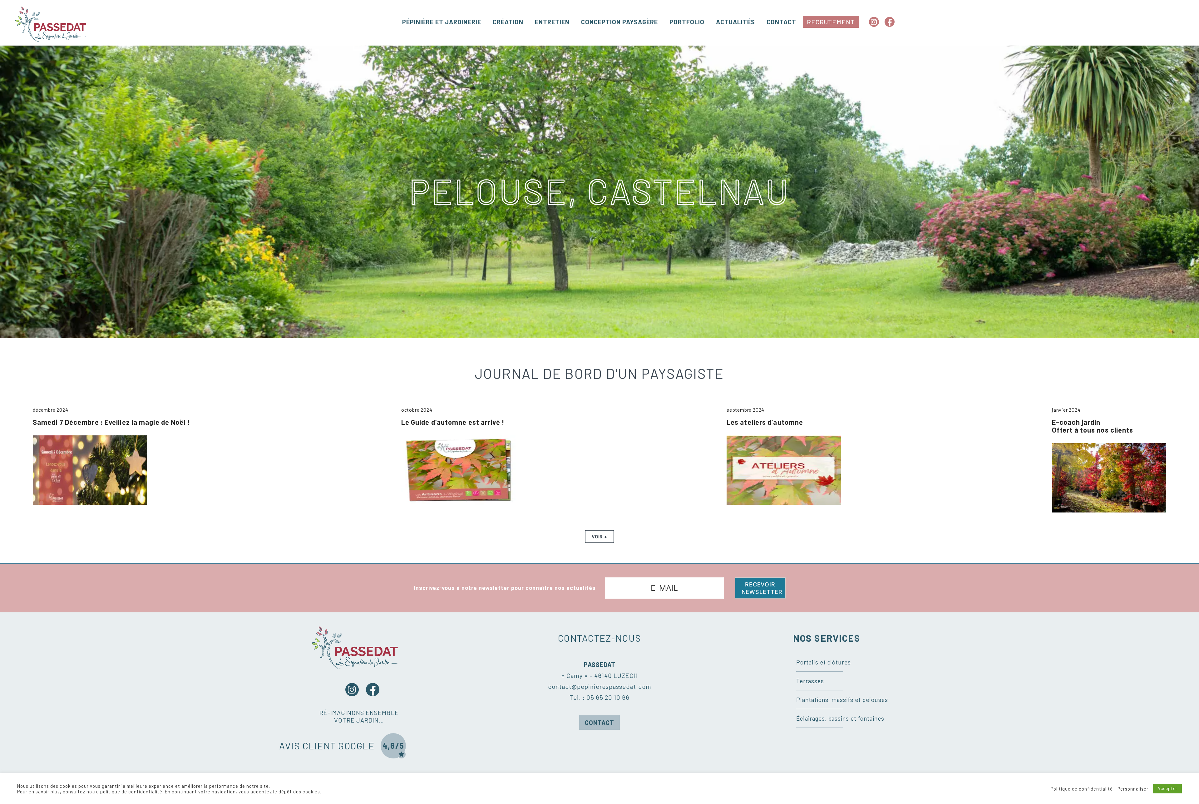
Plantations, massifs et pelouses (842, 699)
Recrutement (831, 22)
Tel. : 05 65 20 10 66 (599, 697)
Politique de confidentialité (1082, 789)
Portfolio (686, 22)
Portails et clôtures (823, 662)
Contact (781, 22)
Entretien (552, 22)
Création (508, 22)
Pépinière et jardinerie (441, 22)
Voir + (599, 536)
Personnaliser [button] (1133, 789)
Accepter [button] (1167, 788)
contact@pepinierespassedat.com (599, 686)
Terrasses (810, 680)
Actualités (735, 22)
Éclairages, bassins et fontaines (840, 718)
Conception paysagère (619, 22)
